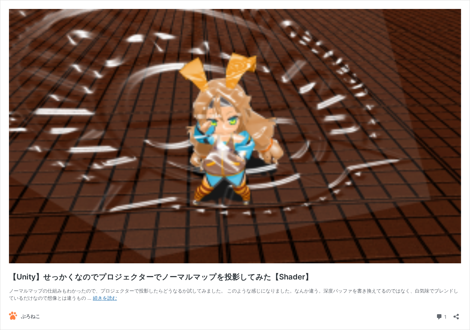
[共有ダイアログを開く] (456, 314)
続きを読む (105, 298)
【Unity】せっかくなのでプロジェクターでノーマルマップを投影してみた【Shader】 (161, 276)
